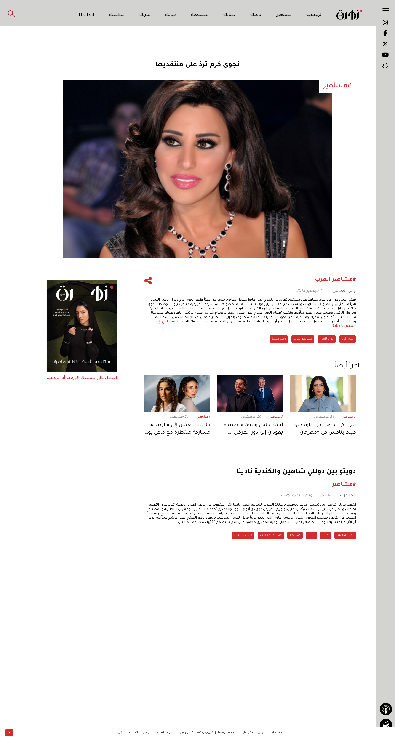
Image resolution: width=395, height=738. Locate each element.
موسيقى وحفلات (271, 535)
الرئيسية (314, 15)
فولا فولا (295, 535)
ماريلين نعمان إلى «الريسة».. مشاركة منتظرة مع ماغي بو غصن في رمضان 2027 (177, 430)
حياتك (170, 15)
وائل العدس (344, 291)
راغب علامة (279, 339)
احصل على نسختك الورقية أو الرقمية (82, 378)
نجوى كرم (348, 339)
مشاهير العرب (303, 339)
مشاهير (284, 15)
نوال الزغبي (327, 339)
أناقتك (256, 15)
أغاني (326, 535)
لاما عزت (348, 496)
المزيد (120, 732)
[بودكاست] (386, 709)
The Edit (86, 15)
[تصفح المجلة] (386, 725)
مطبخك (117, 15)
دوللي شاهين (345, 535)
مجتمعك (200, 15)
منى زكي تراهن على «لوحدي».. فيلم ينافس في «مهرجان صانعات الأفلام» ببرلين (323, 430)
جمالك (229, 15)
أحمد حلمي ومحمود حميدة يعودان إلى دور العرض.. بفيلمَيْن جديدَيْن (253, 430)
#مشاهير (349, 417)
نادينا (311, 535)
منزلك (145, 15)
